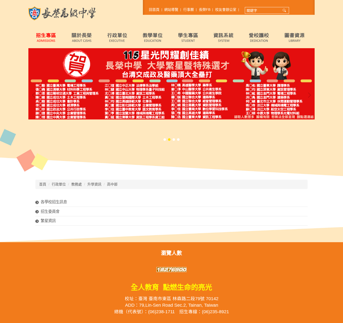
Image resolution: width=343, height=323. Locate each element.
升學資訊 (94, 184)
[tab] (164, 139)
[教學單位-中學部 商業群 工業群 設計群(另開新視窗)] (152, 37)
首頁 (42, 184)
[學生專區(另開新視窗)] (188, 37)
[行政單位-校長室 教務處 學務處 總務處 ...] (117, 37)
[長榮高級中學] (62, 13)
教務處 (76, 184)
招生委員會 (50, 211)
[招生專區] (46, 37)
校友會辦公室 (225, 10)
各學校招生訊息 (54, 202)
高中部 (112, 184)
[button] (34, 95)
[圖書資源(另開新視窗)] (294, 37)
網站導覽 (171, 10)
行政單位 (59, 184)
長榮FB (204, 10)
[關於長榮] (81, 37)
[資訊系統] (223, 37)
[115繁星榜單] (171, 84)
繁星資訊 (48, 221)
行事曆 (188, 10)
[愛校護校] (259, 37)
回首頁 (154, 10)
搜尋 (284, 10)
